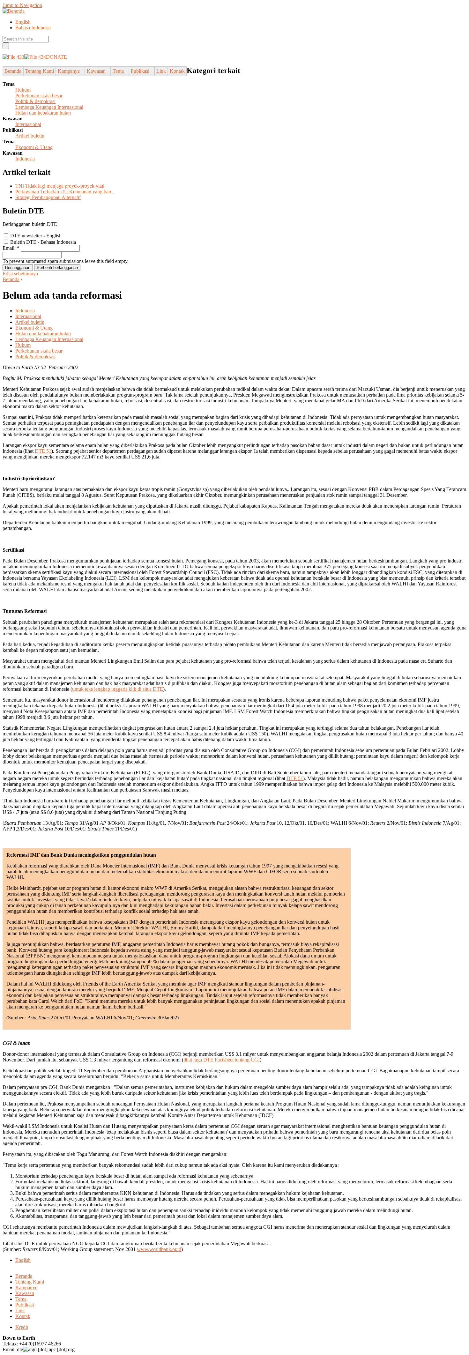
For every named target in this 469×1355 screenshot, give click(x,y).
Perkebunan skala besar (39, 95)
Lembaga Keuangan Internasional (49, 107)
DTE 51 (43, 451)
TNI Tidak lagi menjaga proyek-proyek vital (59, 186)
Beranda (11, 279)
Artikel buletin (29, 135)
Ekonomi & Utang (34, 147)
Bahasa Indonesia (33, 27)
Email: (11, 248)
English (23, 22)
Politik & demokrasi (35, 101)
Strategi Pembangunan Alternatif (48, 197)
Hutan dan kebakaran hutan (43, 112)
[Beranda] (14, 11)
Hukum (23, 90)
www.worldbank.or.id (159, 1249)
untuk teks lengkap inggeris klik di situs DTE (117, 689)
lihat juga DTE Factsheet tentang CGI (221, 1059)
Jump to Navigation (22, 5)
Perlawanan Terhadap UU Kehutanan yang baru (64, 191)
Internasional (28, 124)
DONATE (56, 57)
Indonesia (25, 158)
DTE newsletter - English (35, 235)
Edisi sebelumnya (20, 273)
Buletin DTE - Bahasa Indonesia (42, 242)
